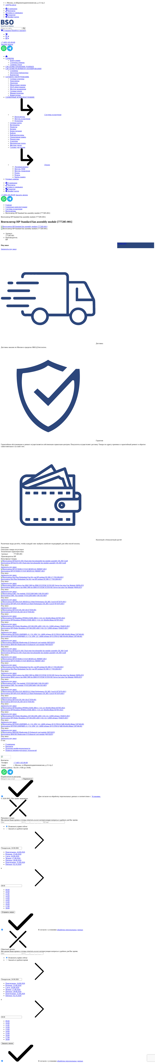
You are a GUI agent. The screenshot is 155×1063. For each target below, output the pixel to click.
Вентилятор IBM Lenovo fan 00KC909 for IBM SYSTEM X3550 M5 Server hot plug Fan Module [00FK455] (41, 587)
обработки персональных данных (70, 930)
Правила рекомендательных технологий (21, 750)
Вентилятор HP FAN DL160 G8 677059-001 (17, 612)
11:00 (7, 894)
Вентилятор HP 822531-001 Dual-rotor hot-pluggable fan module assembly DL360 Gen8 (33, 563)
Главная (8, 205)
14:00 (7, 900)
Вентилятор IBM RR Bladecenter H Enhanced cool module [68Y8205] (27, 644)
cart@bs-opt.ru (10, 5)
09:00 (7, 890)
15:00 (7, 902)
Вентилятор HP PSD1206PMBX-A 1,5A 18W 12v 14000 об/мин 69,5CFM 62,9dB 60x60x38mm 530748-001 (41, 636)
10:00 (7, 892)
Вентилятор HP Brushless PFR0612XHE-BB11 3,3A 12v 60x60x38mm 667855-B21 (32, 620)
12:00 (7, 896)
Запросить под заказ (8, 567)
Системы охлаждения (13, 209)
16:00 (7, 904)
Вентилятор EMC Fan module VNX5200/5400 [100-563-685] (24, 596)
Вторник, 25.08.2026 (13, 854)
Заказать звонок (7, 44)
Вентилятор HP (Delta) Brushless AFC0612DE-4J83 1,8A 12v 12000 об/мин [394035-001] (34, 628)
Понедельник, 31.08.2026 (15, 862)
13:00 (7, 898)
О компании (10, 744)
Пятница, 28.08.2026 (13, 860)
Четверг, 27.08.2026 (12, 858)
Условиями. (96, 796)
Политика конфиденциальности (17, 748)
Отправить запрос (8, 912)
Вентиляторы (10, 211)
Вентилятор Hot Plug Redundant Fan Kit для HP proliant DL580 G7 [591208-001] (31, 579)
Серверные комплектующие (16, 207)
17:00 (7, 906)
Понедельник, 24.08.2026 (15, 852)
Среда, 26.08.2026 (12, 856)
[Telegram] (10, 50)
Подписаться (27, 779)
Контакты (9, 746)
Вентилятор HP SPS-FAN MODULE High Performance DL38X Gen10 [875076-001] (32, 604)
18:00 (7, 908)
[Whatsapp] (4, 50)
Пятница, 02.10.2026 (13, 864)
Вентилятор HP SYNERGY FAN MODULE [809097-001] (23, 571)
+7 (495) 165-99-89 (8, 42)
